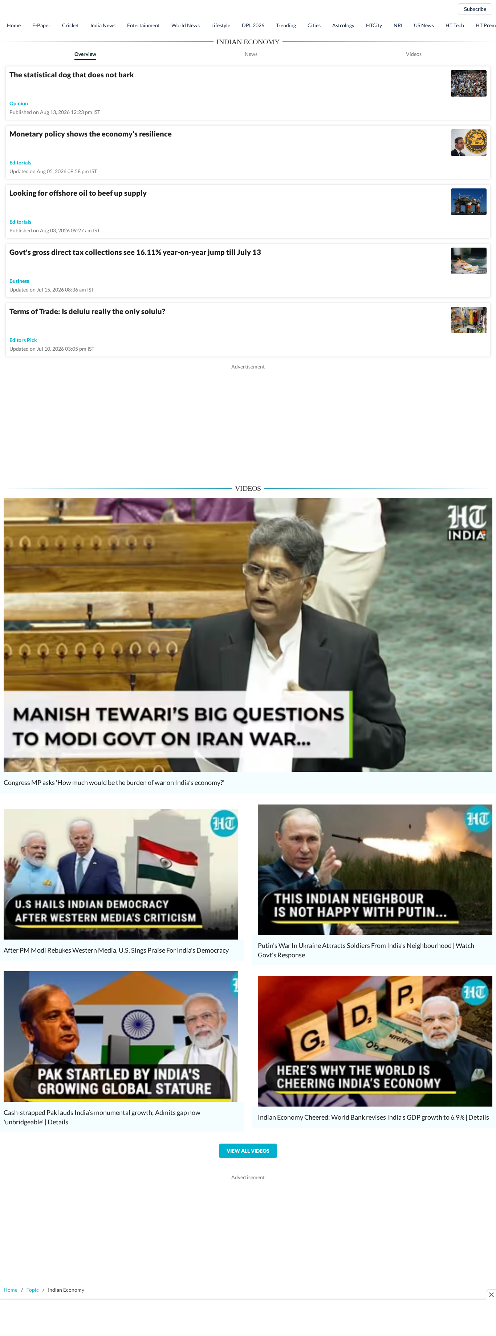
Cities (314, 25)
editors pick (23, 340)
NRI (398, 25)
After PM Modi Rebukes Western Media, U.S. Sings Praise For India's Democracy (116, 950)
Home (14, 25)
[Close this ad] (491, 1295)
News (251, 54)
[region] (248, 421)
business (19, 281)
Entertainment (143, 25)
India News (102, 25)
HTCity (374, 25)
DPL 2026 (253, 25)
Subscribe (475, 9)
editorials (20, 162)
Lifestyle (220, 25)
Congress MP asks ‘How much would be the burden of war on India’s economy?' (114, 782)
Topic (33, 1290)
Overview (85, 54)
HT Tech (455, 25)
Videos (414, 54)
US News (424, 25)
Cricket (70, 25)
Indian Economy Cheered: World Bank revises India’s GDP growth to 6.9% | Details (373, 1117)
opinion (18, 103)
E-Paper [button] (41, 25)
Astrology (343, 25)
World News (185, 25)
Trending (286, 25)
